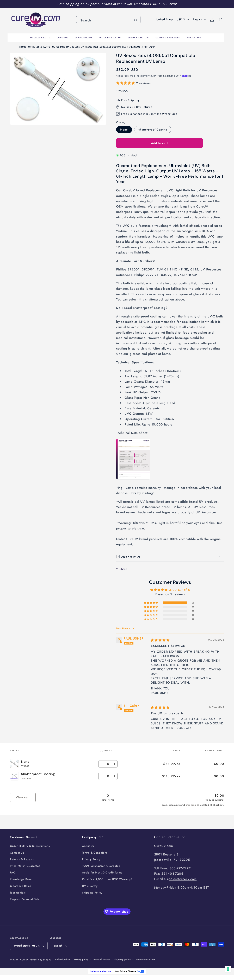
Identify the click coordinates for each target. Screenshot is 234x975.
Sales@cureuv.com (182, 879)
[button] (126, 83)
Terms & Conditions (95, 853)
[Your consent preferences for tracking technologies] (228, 969)
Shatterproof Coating (152, 129)
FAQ (13, 872)
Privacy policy (81, 959)
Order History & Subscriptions (30, 846)
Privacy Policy (91, 859)
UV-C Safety (90, 886)
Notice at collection (100, 971)
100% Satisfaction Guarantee (101, 866)
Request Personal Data (25, 899)
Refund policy (62, 959)
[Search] (136, 20)
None (124, 129)
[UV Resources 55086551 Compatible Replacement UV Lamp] (133, 479)
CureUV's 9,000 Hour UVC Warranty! (107, 879)
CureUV (24, 959)
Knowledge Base (21, 879)
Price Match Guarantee (25, 866)
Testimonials (18, 893)
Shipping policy (122, 959)
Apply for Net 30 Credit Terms (102, 872)
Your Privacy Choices (125, 971)
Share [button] (123, 569)
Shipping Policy (92, 893)
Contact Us (17, 853)
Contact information (145, 959)
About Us (88, 846)
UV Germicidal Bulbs (65, 47)
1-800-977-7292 (163, 4)
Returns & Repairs (22, 859)
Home (22, 47)
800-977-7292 (180, 868)
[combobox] (108, 19)
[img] (160, 640)
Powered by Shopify (40, 959)
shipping (191, 805)
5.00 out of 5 (179, 589)
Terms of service (101, 959)
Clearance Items (20, 886)
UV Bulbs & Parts (39, 47)
